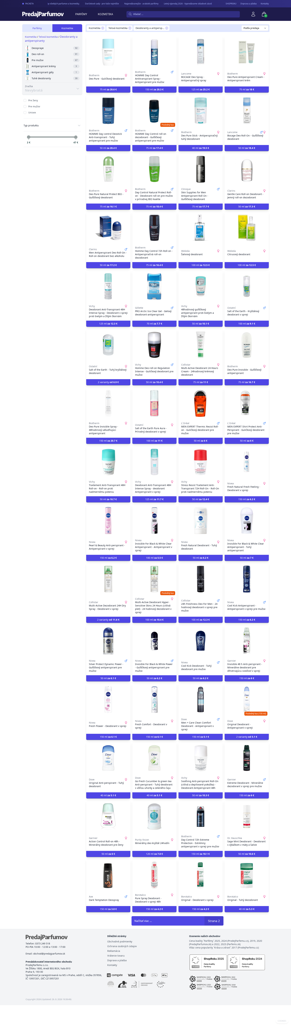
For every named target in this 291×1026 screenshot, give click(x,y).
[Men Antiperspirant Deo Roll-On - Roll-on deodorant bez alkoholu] (108, 227)
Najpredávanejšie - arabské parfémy (134, 3)
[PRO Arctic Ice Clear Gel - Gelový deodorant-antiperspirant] (154, 286)
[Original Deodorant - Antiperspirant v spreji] (246, 699)
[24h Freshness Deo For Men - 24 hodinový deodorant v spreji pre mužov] (200, 579)
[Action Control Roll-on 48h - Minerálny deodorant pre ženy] (108, 816)
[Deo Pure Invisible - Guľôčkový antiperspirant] (246, 344)
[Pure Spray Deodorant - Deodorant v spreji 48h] (154, 875)
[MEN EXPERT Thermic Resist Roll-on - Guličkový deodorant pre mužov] (200, 403)
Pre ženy (33, 100)
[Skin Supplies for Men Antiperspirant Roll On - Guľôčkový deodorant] (200, 169)
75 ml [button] (108, 89)
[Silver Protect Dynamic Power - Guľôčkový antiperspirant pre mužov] (108, 640)
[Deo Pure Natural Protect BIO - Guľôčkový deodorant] (108, 169)
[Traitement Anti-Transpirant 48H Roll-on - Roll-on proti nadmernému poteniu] (108, 461)
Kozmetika (105, 14)
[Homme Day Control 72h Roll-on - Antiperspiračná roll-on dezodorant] (154, 227)
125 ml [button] (200, 89)
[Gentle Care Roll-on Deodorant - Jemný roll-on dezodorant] (246, 169)
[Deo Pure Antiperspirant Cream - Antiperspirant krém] (246, 52)
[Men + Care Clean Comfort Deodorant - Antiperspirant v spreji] (200, 699)
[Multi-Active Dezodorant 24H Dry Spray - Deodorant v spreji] (108, 579)
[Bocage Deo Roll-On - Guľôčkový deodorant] (246, 110)
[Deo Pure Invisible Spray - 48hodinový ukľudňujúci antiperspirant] (108, 403)
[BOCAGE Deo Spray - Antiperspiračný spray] (200, 52)
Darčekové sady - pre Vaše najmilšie (95, 3)
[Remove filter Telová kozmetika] (129, 28)
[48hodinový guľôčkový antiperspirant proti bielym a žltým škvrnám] (200, 286)
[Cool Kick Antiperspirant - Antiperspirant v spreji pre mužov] (246, 579)
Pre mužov (34, 106)
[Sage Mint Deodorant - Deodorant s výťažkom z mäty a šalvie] (246, 816)
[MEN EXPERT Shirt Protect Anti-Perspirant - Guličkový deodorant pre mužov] (246, 403)
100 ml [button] (200, 265)
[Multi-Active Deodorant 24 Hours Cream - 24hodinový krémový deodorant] (200, 344)
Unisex (32, 112)
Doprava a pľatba (248, 3)
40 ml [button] (200, 148)
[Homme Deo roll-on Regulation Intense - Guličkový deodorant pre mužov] (154, 344)
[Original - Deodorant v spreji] (200, 875)
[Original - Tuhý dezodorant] (246, 875)
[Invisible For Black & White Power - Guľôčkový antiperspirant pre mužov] (154, 640)
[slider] (28, 137)
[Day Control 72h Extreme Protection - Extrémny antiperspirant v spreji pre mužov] (200, 816)
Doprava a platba (117, 960)
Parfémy (81, 14)
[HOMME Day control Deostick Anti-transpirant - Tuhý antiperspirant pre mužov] (108, 110)
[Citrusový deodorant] (246, 227)
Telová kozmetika (48, 36)
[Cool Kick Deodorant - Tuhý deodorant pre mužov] (200, 640)
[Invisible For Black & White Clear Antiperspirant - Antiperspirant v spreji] (154, 520)
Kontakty (265, 3)
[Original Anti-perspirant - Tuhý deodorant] (108, 758)
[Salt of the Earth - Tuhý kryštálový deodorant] (108, 344)
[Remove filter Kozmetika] (102, 28)
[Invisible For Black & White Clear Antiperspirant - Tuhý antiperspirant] (246, 520)
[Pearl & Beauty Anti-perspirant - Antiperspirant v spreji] (108, 520)
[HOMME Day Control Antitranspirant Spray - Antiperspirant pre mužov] (154, 52)
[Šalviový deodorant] (200, 227)
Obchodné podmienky (119, 941)
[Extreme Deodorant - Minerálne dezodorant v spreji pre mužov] (246, 758)
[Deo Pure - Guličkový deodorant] (108, 52)
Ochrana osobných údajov (122, 946)
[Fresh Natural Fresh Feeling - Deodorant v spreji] (246, 461)
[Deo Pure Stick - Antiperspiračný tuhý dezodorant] (200, 110)
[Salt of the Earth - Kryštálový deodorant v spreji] (246, 286)
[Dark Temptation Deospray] (108, 875)
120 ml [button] (154, 853)
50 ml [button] (108, 148)
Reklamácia (113, 950)
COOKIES (282, 1021)
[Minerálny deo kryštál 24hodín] (154, 816)
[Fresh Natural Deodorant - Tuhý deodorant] (200, 520)
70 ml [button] (154, 323)
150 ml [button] (154, 89)
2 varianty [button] (108, 382)
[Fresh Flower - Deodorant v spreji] (108, 699)
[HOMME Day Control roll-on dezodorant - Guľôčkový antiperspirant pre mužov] (154, 110)
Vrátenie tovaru (116, 955)
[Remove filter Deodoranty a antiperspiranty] (166, 28)
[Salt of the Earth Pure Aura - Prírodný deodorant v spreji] (154, 403)
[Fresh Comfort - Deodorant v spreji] (154, 699)
